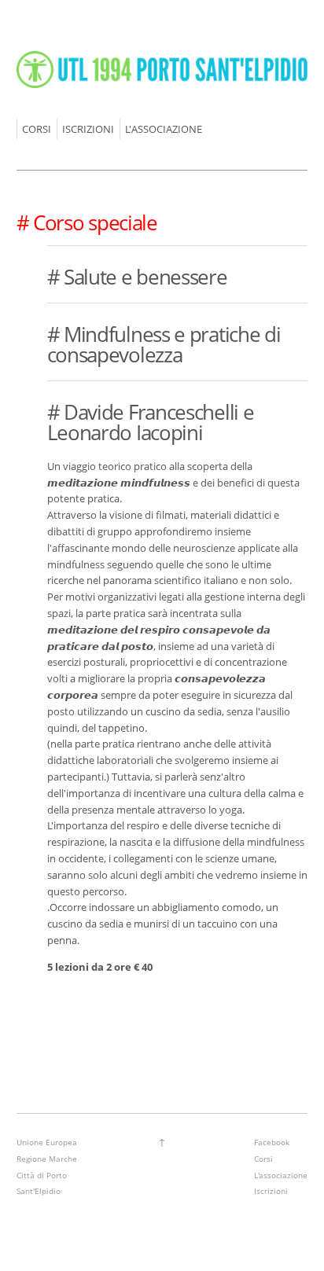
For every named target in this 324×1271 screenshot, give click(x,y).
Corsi (263, 1158)
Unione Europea (47, 1142)
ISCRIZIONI (88, 129)
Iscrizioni (271, 1190)
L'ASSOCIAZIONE (163, 129)
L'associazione (280, 1175)
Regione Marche (47, 1158)
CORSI (36, 129)
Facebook (271, 1142)
